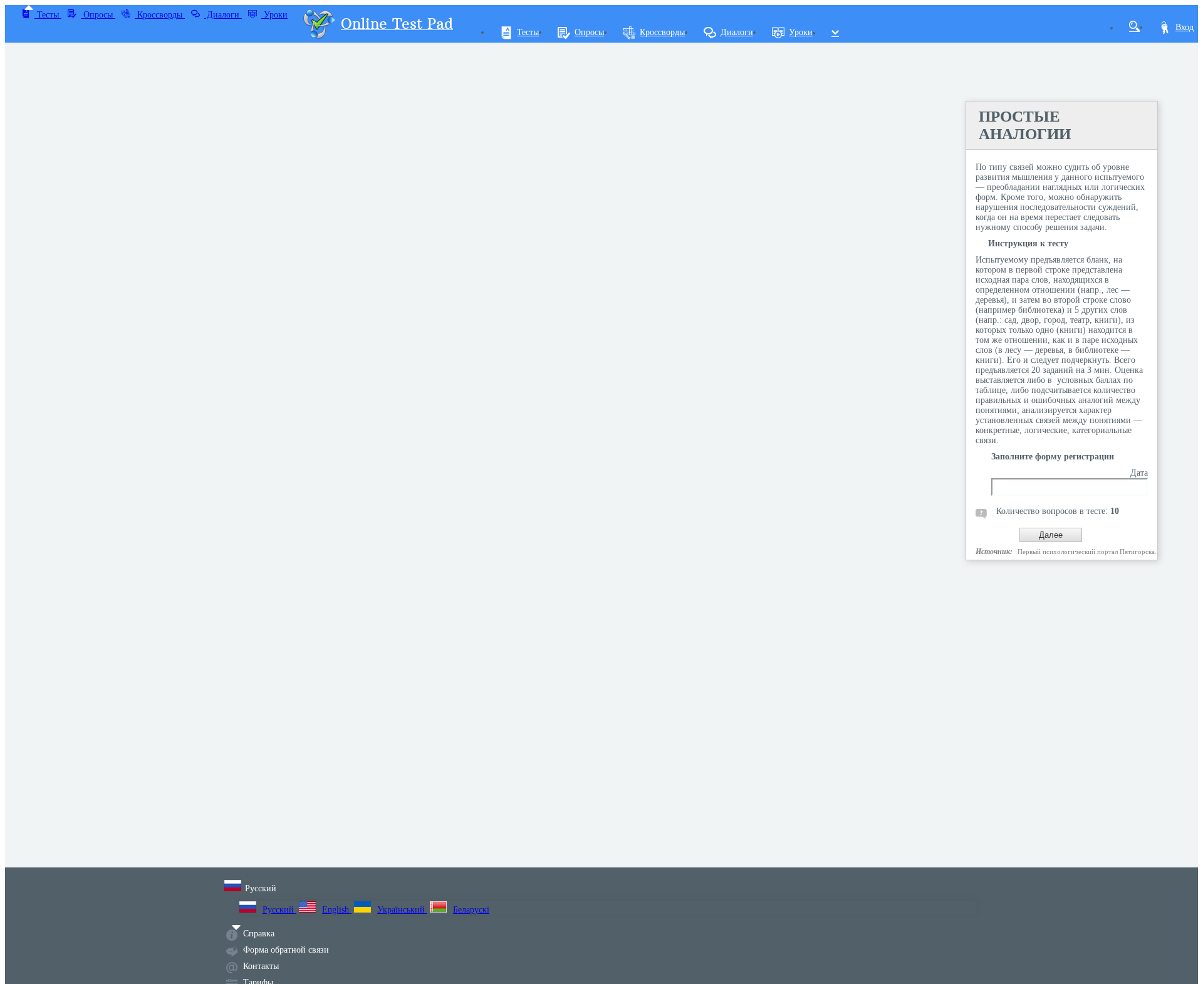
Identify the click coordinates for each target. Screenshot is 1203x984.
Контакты (261, 966)
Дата (1139, 473)
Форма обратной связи (286, 950)
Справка (258, 933)
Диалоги (223, 14)
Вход (1184, 27)
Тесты (47, 14)
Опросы (98, 14)
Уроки (274, 14)
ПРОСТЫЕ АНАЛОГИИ (1025, 125)
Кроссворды (160, 14)
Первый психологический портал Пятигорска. (1087, 551)
